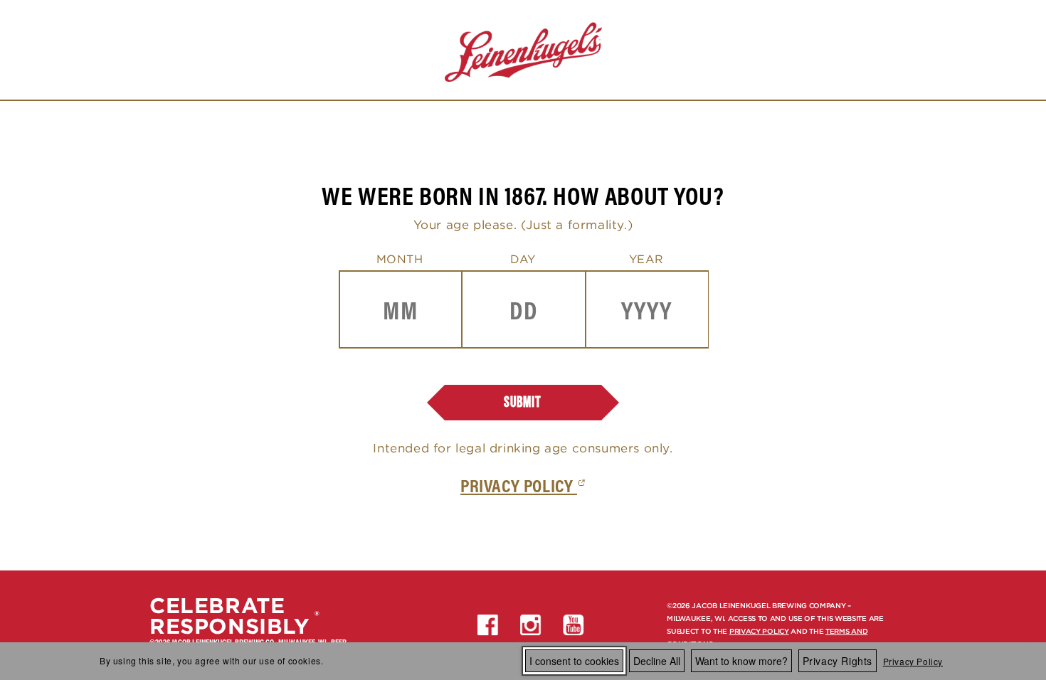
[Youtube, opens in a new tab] (573, 625)
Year (646, 259)
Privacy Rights (837, 661)
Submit (523, 402)
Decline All (656, 661)
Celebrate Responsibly (229, 616)
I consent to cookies (574, 661)
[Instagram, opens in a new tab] (531, 625)
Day (523, 259)
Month (399, 259)
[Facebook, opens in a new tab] (488, 625)
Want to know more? (741, 661)
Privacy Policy (913, 661)
